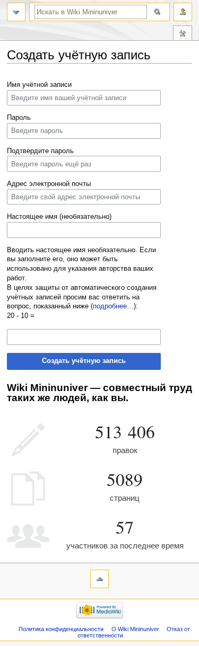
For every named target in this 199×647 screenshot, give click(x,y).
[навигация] (16, 12)
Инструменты (183, 34)
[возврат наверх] (99, 579)
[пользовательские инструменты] (183, 12)
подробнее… (113, 306)
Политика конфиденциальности (61, 629)
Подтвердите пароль (40, 151)
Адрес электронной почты (49, 184)
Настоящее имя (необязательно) (59, 216)
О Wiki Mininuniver (135, 629)
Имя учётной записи (39, 84)
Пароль (19, 117)
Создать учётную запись (84, 361)
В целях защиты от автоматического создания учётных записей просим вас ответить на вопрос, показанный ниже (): (82, 297)
